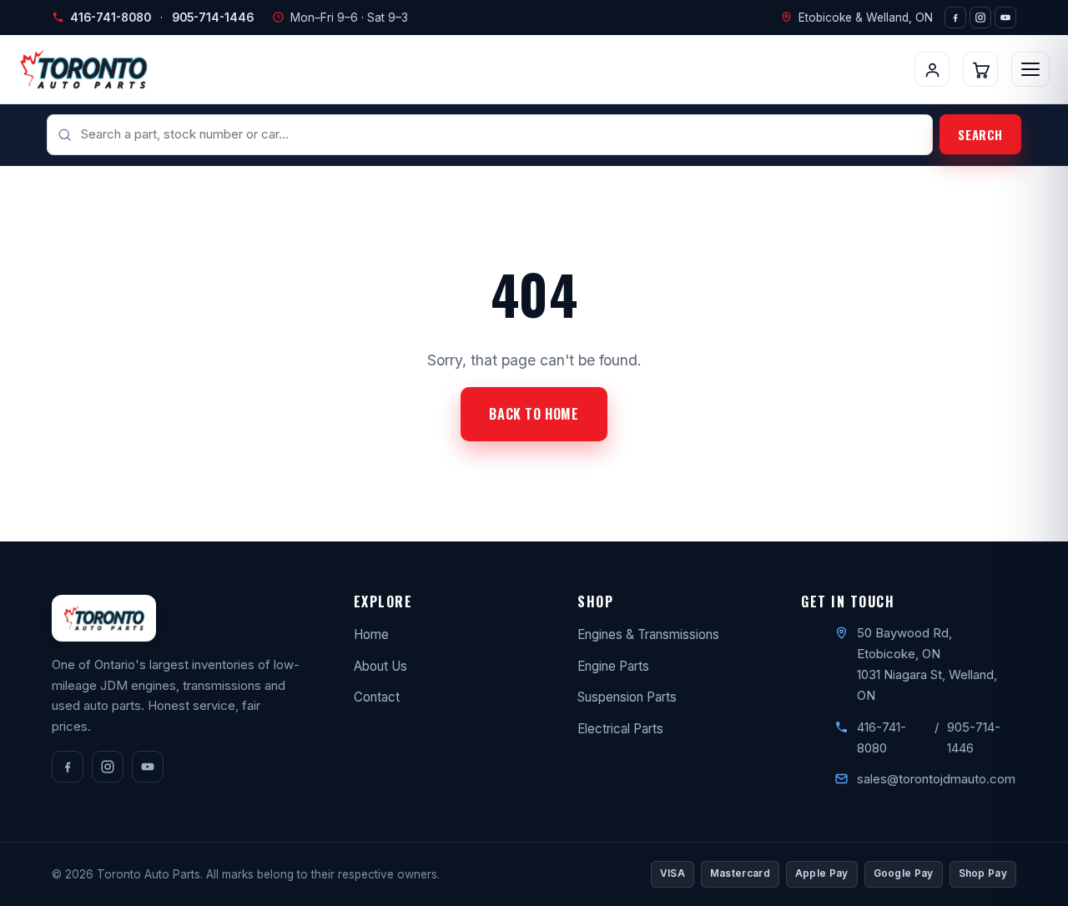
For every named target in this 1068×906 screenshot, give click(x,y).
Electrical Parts (620, 729)
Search (980, 134)
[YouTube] (1005, 17)
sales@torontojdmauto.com (936, 779)
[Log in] (932, 69)
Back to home (533, 414)
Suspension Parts (627, 697)
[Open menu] (1030, 69)
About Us (380, 666)
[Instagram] (980, 17)
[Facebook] (955, 17)
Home (371, 634)
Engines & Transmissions (648, 634)
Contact (377, 697)
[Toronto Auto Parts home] (83, 69)
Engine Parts (613, 666)
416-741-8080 (110, 17)
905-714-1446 (213, 17)
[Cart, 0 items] (980, 69)
